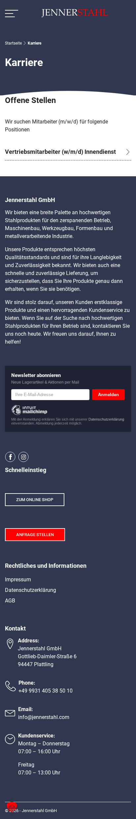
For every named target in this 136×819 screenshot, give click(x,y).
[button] (12, 807)
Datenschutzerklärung (106, 419)
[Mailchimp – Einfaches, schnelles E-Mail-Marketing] (29, 410)
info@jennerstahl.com (43, 717)
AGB (10, 600)
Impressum (18, 579)
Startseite (13, 43)
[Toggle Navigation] (11, 13)
